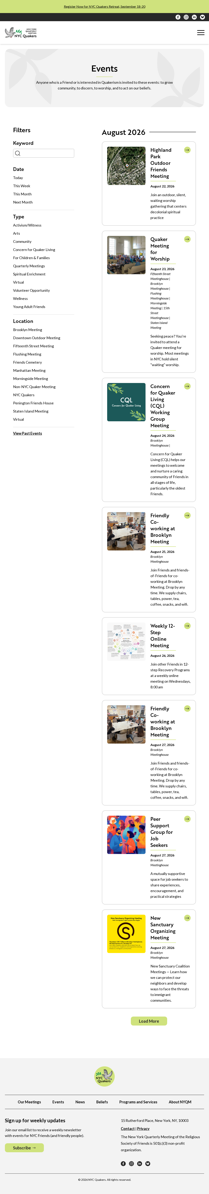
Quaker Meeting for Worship (160, 248)
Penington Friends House (33, 403)
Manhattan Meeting (29, 370)
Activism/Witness (27, 225)
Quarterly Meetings (29, 266)
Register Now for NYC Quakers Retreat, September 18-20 (104, 6)
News (80, 1102)
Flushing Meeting (27, 354)
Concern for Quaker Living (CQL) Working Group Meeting (162, 406)
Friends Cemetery (27, 362)
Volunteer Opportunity (31, 290)
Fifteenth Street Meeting (33, 346)
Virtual (18, 282)
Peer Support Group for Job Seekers (161, 831)
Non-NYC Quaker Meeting (34, 386)
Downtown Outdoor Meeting (36, 338)
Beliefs (102, 1102)
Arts (16, 233)
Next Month (23, 202)
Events (58, 1102)
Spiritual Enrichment (29, 274)
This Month (22, 194)
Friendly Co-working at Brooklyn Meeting (162, 528)
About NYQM (180, 1102)
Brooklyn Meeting (27, 329)
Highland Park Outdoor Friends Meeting (160, 162)
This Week (21, 186)
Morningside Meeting (30, 378)
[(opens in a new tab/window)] (178, 17)
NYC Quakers (23, 395)
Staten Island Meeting (30, 411)
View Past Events (27, 433)
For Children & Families (31, 257)
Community (22, 241)
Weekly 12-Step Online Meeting (162, 635)
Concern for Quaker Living (34, 249)
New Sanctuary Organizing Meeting (163, 927)
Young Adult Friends (29, 306)
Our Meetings (29, 1102)
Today (18, 177)
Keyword (23, 143)
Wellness (20, 298)
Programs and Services (138, 1102)
